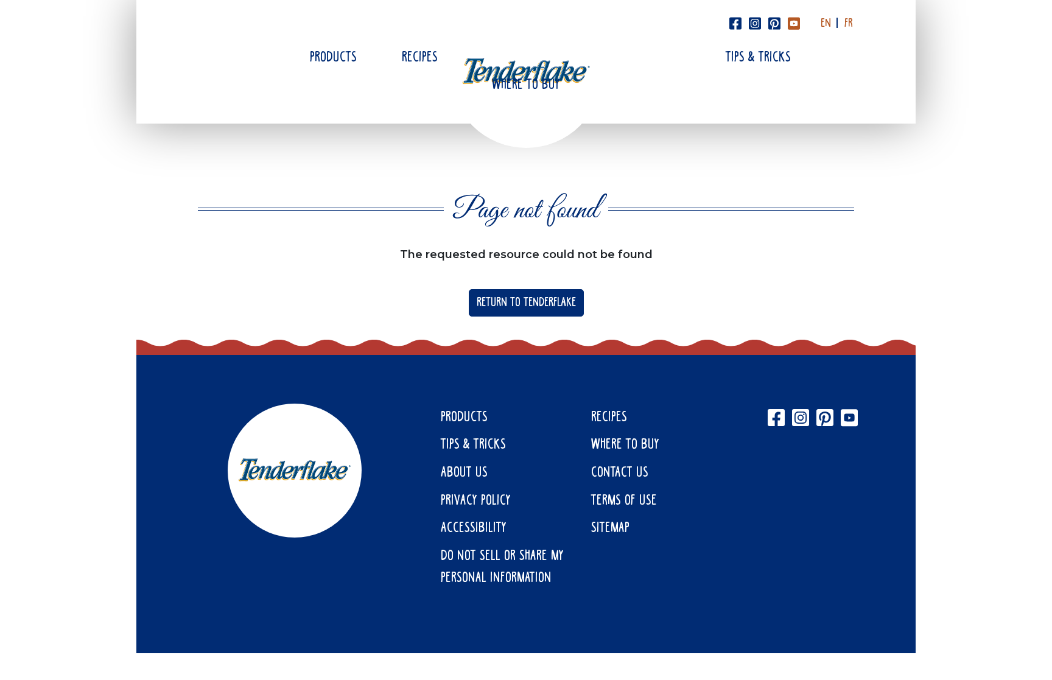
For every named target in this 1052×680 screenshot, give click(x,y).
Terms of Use (624, 501)
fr (848, 24)
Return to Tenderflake (526, 302)
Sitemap (610, 528)
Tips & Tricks (758, 58)
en (826, 24)
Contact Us (619, 473)
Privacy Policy (476, 501)
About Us (464, 473)
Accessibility (474, 528)
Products (333, 58)
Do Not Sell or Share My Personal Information (502, 567)
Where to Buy (526, 85)
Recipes (420, 58)
